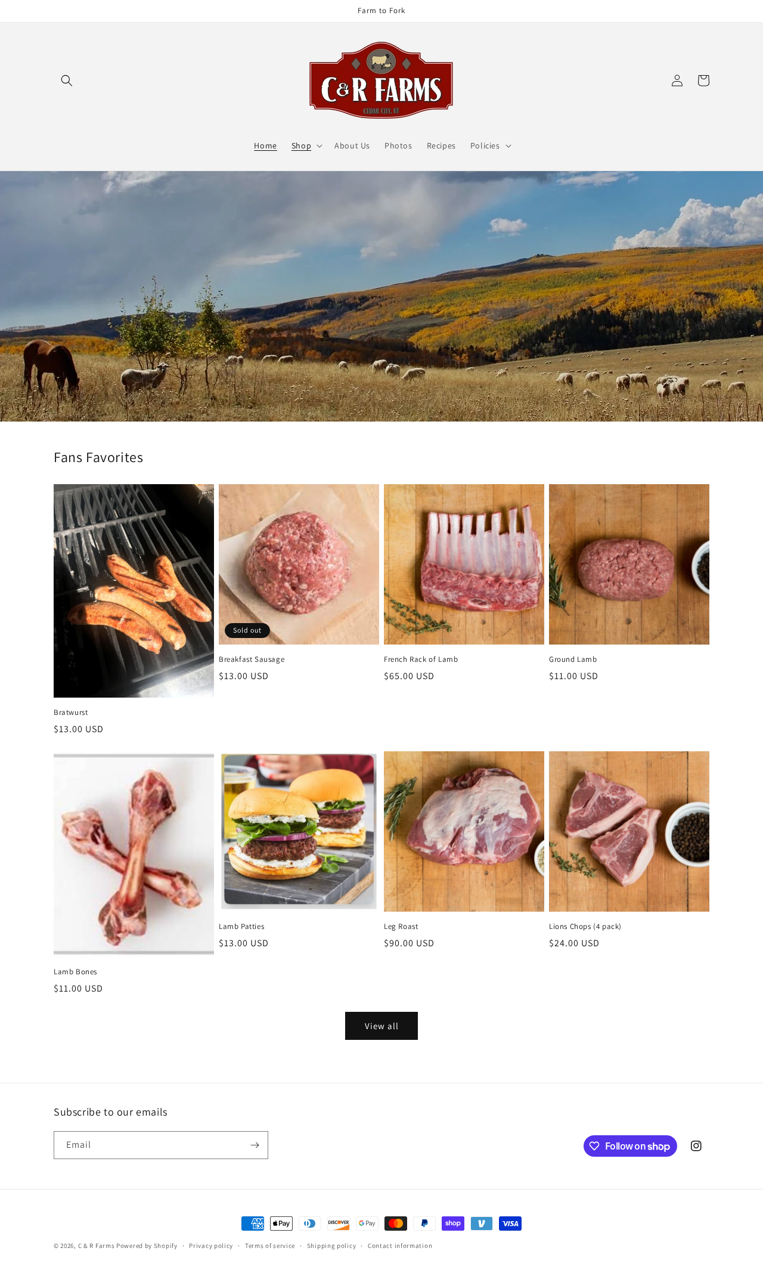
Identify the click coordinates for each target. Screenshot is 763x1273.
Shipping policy (331, 1245)
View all (382, 1026)
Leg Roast (401, 926)
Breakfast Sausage (251, 659)
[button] (67, 80)
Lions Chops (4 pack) (585, 926)
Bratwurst (71, 712)
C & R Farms (96, 1245)
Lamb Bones (75, 972)
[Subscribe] (254, 1145)
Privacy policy (211, 1245)
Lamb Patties (241, 926)
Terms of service (270, 1245)
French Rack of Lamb (421, 659)
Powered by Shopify (147, 1245)
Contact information (400, 1245)
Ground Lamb (573, 659)
